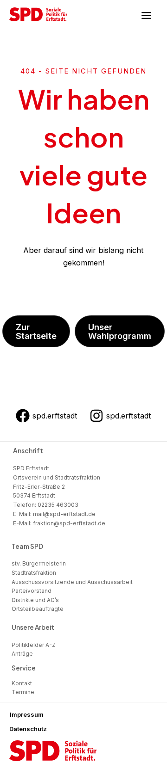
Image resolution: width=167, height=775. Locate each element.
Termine (23, 692)
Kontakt (22, 683)
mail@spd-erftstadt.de (64, 514)
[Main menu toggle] (146, 15)
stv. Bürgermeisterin (39, 563)
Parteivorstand (31, 591)
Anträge (22, 654)
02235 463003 (58, 504)
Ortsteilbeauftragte (38, 609)
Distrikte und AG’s (35, 600)
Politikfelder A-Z (34, 645)
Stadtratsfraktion (34, 573)
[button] (36, 331)
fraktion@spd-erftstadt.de (69, 523)
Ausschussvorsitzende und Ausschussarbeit (72, 582)
